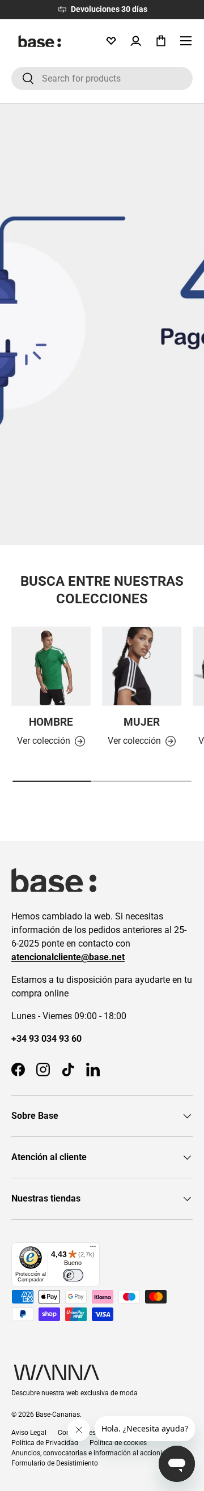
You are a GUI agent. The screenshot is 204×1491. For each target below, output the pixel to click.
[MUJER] (142, 666)
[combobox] (102, 78)
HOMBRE (51, 722)
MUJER (142, 722)
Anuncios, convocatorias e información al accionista (91, 1453)
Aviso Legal (28, 1433)
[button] (160, 40)
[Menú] (93, 1249)
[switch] (73, 1275)
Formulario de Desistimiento (54, 1463)
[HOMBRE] (51, 666)
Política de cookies (118, 1443)
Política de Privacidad (44, 1443)
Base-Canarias (58, 1414)
